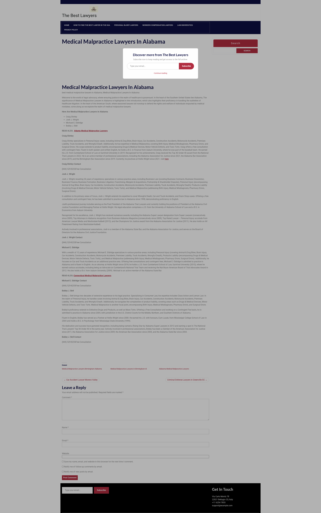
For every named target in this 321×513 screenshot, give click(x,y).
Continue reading (160, 73)
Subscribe (186, 66)
